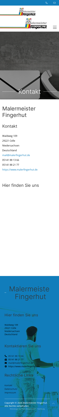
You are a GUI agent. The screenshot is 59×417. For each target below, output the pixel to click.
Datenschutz (11, 389)
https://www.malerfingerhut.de (20, 169)
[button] (54, 27)
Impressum (10, 392)
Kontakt (8, 385)
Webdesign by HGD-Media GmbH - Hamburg (27, 409)
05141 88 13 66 (15, 356)
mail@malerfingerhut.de (16, 155)
